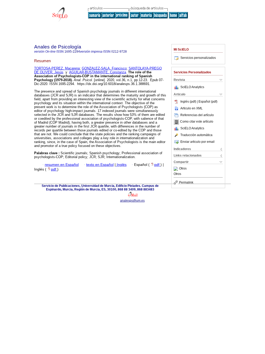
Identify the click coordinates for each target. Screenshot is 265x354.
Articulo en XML (191, 108)
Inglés (121, 165)
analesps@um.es (132, 200)
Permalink (186, 182)
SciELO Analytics (192, 87)
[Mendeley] (176, 169)
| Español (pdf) (207, 101)
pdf (157, 165)
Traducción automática (196, 135)
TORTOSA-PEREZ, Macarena (57, 68)
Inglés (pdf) (188, 101)
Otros (183, 169)
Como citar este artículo (196, 122)
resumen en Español (62, 165)
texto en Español (100, 165)
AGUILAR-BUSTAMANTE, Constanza (97, 72)
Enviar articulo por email (197, 142)
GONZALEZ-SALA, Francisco (104, 68)
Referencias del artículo (197, 115)
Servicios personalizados (198, 58)
